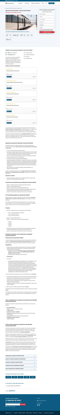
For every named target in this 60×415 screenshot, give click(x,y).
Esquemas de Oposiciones (35, 3)
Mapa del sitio (35, 412)
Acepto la (11, 406)
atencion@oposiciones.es (42, 400)
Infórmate (51, 3)
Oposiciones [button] (20, 3)
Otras (9, 8)
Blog (42, 3)
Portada (6, 8)
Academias (40, 412)
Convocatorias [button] (27, 3)
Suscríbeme (23, 404)
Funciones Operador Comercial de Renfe (13, 385)
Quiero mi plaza (9, 76)
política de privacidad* (12, 406)
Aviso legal (15, 412)
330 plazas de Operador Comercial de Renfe (13, 105)
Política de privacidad (21, 412)
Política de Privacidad (50, 33)
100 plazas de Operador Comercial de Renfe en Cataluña (14, 82)
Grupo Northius (40, 29)
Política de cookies (29, 412)
